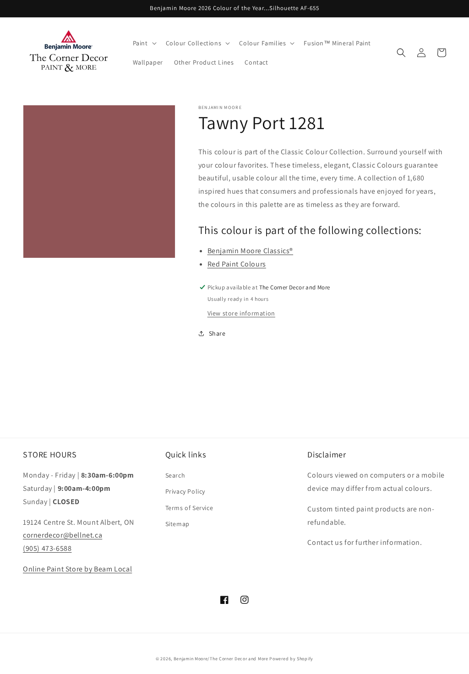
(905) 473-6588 (47, 548)
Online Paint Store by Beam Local (77, 569)
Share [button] (217, 333)
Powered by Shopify (291, 659)
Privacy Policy (185, 491)
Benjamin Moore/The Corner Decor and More (221, 659)
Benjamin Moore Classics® (250, 250)
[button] (143, 43)
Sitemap (177, 524)
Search (175, 475)
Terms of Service (189, 508)
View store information (241, 313)
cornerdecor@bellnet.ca (62, 535)
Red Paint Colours (236, 264)
